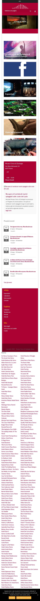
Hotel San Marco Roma (27, 556)
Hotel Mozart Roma (26, 449)
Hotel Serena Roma (26, 416)
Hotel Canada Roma (26, 545)
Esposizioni (9, 94)
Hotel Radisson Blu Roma (8, 360)
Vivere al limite (20, 21)
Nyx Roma (24, 516)
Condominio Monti (6, 565)
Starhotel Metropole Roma (9, 478)
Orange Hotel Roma (26, 498)
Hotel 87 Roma (25, 474)
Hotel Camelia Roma (7, 578)
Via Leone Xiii (24, 373)
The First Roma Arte (26, 396)
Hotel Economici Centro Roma (29, 585)
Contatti (6, 300)
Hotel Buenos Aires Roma (28, 482)
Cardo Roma (5, 542)
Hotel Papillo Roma (26, 391)
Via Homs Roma (6, 369)
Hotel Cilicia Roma (6, 518)
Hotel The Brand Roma (27, 385)
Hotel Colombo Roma (7, 371)
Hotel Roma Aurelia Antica (28, 402)
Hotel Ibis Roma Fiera (7, 376)
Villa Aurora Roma (6, 445)
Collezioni (9, 113)
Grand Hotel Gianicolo (27, 520)
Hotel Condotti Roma (27, 533)
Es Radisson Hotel (6, 458)
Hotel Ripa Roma (6, 391)
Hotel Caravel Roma (26, 460)
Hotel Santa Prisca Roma (28, 487)
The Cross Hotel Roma (7, 422)
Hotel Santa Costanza (7, 525)
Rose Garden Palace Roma (8, 516)
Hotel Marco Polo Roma (28, 360)
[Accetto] (38, 595)
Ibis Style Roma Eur (7, 367)
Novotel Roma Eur (6, 385)
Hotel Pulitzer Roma (26, 536)
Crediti (6, 331)
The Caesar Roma (26, 380)
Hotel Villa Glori (5, 502)
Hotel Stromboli (25, 491)
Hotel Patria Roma (26, 382)
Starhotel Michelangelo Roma (29, 413)
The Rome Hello (25, 362)
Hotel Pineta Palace (6, 489)
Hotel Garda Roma (26, 427)
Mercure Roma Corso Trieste (9, 494)
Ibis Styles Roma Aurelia (8, 536)
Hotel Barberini (5, 442)
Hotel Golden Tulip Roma (28, 393)
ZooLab (6, 317)
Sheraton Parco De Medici (8, 580)
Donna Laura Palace (7, 451)
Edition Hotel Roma (7, 438)
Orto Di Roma (25, 409)
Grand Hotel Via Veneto (8, 456)
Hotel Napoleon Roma (7, 509)
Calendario (7, 296)
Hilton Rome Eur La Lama (8, 362)
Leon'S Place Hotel (26, 365)
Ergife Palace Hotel (6, 365)
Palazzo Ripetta (5, 409)
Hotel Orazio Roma (6, 549)
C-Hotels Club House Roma (28, 553)
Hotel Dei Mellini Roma (8, 574)
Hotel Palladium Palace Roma (29, 451)
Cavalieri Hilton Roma (7, 413)
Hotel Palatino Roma (7, 449)
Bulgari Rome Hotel (7, 425)
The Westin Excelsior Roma (28, 433)
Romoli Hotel (5, 538)
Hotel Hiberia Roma (7, 558)
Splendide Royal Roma (7, 527)
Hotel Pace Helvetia (26, 485)
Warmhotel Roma (26, 371)
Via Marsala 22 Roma (27, 425)
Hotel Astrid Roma (26, 378)
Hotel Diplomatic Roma (8, 571)
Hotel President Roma (27, 527)
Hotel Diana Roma (6, 560)
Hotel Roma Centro (26, 580)
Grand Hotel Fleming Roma (9, 436)
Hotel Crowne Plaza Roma (8, 447)
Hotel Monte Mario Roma (8, 462)
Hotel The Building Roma (8, 467)
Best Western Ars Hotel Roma (10, 582)
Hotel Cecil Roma (26, 476)
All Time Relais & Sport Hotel (9, 507)
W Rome (4, 393)
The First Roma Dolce (27, 511)
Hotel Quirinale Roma (7, 485)
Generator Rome (6, 520)
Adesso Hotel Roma (7, 482)
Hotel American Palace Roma (9, 454)
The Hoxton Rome (6, 553)
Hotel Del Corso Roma (27, 531)
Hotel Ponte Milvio (26, 574)
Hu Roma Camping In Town (9, 356)
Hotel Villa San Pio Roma (28, 471)
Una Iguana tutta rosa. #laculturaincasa (21, 226)
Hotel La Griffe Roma (7, 522)
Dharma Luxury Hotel (27, 489)
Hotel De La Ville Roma (27, 442)
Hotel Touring (24, 369)
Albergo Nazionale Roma (28, 565)
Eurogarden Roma (6, 460)
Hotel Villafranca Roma (27, 494)
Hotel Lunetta (25, 431)
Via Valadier (4, 511)
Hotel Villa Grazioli (26, 576)
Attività (6, 314)
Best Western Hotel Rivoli (28, 480)
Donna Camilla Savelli (7, 533)
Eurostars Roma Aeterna (28, 376)
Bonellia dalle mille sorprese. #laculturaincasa (23, 271)
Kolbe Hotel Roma (26, 456)
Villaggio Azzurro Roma (27, 547)
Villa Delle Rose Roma (27, 454)
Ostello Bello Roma (6, 480)
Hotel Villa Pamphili (6, 382)
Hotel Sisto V (5, 531)
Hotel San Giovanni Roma (8, 562)
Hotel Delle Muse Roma (27, 462)
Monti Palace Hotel (6, 500)
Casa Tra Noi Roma (6, 476)
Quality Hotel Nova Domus (28, 422)
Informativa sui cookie (10, 328)
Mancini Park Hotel (6, 496)
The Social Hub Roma (7, 358)
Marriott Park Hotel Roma (8, 420)
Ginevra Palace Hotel (27, 558)
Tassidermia (10, 153)
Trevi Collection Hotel (7, 487)
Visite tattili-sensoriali (14, 132)
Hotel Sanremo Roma (27, 542)
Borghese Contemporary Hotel (29, 411)
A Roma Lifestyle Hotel (8, 505)
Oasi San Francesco (26, 367)
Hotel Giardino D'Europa (28, 398)
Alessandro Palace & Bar (28, 496)
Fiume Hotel (24, 567)
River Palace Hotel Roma (28, 389)
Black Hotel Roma (26, 514)
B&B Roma (24, 400)
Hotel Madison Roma (7, 587)
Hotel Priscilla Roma (26, 465)
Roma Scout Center (26, 418)
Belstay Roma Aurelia (7, 529)
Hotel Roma (24, 578)
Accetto (12, 597)
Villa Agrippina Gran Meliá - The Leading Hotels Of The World (9, 432)
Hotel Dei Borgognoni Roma (9, 576)
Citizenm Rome (5, 474)
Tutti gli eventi (8, 282)
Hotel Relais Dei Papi (27, 500)
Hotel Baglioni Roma (26, 407)
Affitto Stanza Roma (26, 582)
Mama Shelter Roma (7, 396)
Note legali (7, 326)
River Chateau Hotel (26, 420)
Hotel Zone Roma (6, 585)
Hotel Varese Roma (26, 505)
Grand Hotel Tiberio (26, 458)
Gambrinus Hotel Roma (27, 540)
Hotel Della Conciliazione (28, 529)
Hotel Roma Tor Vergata (8, 373)
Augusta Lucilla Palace (7, 545)
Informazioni (7, 298)
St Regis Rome (5, 440)
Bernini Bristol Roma (7, 491)
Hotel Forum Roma (6, 498)
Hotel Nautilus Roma (27, 436)
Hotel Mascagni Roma (27, 429)
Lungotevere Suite (26, 509)
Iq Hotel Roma (25, 518)
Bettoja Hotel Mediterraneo (9, 556)
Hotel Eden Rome (6, 398)
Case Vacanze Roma (26, 587)
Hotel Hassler (5, 551)
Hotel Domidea (5, 540)
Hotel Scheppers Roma (27, 445)
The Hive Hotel (5, 411)
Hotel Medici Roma (26, 538)
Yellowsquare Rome (7, 514)
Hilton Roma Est (25, 502)
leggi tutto (8, 210)
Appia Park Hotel (25, 405)
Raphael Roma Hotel (7, 465)
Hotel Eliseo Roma (26, 507)
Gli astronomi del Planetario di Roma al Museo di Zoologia (17, 55)
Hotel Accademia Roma (27, 447)
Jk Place (23, 478)
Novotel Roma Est (6, 427)
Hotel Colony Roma (7, 547)
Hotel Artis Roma (26, 387)
